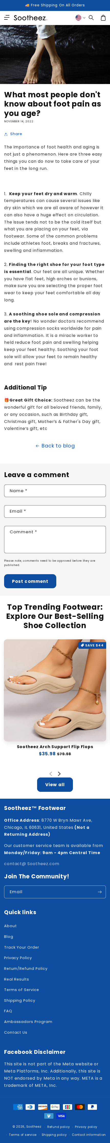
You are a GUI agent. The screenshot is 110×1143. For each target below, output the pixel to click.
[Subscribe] (100, 892)
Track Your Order (21, 947)
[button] (91, 18)
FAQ (8, 1011)
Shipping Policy (19, 1000)
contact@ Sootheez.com (31, 864)
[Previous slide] (51, 774)
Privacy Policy (18, 957)
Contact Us (15, 1032)
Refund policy (58, 1127)
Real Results (16, 979)
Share (16, 133)
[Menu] (7, 18)
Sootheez (33, 1127)
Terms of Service (21, 989)
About (10, 925)
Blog (8, 936)
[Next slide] (59, 774)
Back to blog (58, 445)
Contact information (89, 1135)
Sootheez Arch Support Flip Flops (55, 746)
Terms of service (23, 1135)
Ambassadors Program (28, 1021)
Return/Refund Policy (26, 968)
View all (55, 785)
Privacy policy (86, 1127)
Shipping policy (54, 1135)
